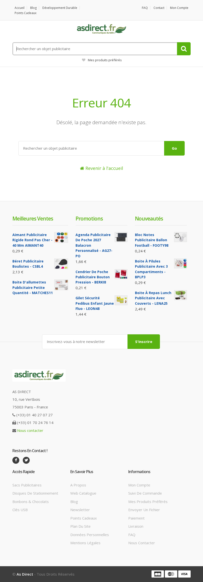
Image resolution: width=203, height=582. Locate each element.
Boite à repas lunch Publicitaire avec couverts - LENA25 (153, 298)
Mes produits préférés (105, 60)
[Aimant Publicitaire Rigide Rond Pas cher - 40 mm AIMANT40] (61, 237)
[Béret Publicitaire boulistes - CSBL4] (61, 264)
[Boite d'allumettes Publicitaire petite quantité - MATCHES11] (61, 285)
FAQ (145, 8)
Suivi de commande (145, 493)
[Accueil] (101, 29)
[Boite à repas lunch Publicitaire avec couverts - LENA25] (180, 295)
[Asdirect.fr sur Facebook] (15, 460)
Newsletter (80, 509)
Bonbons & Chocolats (30, 501)
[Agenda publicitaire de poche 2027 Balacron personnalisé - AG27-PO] (121, 237)
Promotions (89, 218)
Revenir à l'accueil (103, 168)
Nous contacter (30, 430)
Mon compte (179, 8)
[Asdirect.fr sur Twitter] (26, 460)
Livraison (135, 526)
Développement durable (59, 8)
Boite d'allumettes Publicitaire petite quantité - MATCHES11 (32, 287)
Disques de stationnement (35, 493)
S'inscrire (143, 341)
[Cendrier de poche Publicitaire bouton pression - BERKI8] (121, 274)
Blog (33, 8)
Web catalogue (83, 493)
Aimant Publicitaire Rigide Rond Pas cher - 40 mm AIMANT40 (32, 240)
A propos (78, 484)
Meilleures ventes (32, 218)
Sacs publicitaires (27, 484)
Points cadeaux (25, 13)
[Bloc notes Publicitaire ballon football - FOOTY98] (180, 237)
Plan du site (80, 526)
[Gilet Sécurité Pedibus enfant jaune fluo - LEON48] (121, 300)
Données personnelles (89, 534)
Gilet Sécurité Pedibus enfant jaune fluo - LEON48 (95, 303)
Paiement (136, 518)
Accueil (20, 8)
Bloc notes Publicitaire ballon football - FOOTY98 (151, 240)
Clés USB (20, 509)
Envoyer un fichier (144, 509)
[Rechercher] (184, 48)
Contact (158, 8)
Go (174, 148)
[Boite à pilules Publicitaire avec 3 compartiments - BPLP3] (180, 263)
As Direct (25, 574)
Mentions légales (85, 542)
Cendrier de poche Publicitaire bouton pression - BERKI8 (93, 277)
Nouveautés (149, 218)
